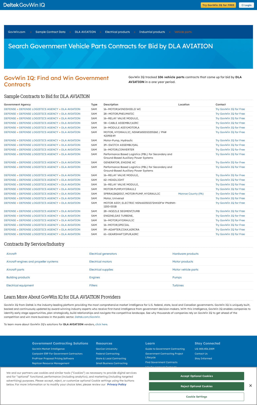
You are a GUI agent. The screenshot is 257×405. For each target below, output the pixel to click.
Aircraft (11, 254)
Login (248, 5)
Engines (94, 277)
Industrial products (152, 32)
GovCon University (106, 348)
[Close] (250, 385)
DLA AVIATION (85, 32)
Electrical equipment (20, 285)
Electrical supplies (101, 269)
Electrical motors (100, 261)
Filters (93, 285)
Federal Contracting (107, 353)
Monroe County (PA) (191, 193)
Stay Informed (203, 358)
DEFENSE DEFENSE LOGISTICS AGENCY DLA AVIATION (42, 109)
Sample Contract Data (50, 32)
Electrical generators (103, 254)
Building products (18, 277)
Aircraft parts (15, 269)
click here (101, 324)
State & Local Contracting (111, 358)
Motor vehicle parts (185, 269)
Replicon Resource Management (50, 363)
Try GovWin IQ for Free (230, 109)
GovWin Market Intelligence (48, 348)
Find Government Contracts (161, 362)
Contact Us (201, 353)
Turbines (178, 285)
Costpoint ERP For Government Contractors (57, 353)
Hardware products (185, 254)
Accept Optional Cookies (197, 376)
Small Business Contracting (111, 363)
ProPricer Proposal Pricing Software (53, 358)
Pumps (177, 277)
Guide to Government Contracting (165, 348)
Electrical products (117, 32)
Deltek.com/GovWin (87, 316)
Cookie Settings (196, 396)
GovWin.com (16, 32)
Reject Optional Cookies (196, 386)
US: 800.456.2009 (204, 348)
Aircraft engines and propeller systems (32, 261)
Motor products (182, 261)
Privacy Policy (116, 384)
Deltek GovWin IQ (101, 5)
